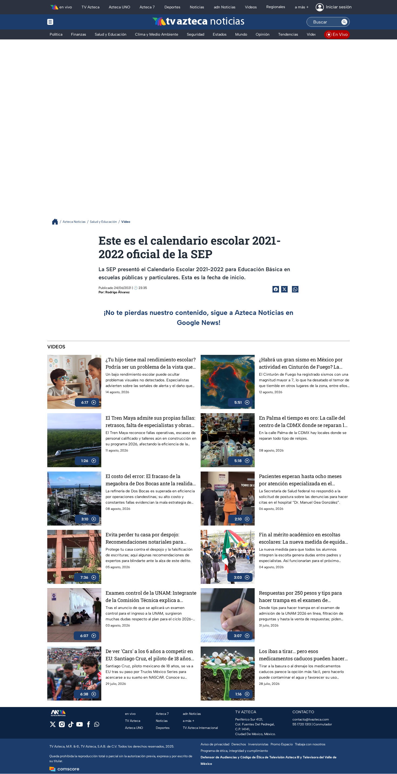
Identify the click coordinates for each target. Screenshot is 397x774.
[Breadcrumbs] (57, 221)
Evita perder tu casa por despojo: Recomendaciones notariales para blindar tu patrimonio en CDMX (144, 538)
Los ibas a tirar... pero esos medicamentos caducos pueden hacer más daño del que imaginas (302, 655)
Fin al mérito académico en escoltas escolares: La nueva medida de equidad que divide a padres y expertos (303, 538)
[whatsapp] (96, 725)
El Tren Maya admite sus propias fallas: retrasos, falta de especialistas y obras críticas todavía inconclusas (150, 422)
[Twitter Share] (284, 289)
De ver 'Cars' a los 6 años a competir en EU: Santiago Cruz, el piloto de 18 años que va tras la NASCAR (149, 655)
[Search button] (344, 22)
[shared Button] (295, 289)
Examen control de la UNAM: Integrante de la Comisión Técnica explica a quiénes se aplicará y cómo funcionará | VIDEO (151, 597)
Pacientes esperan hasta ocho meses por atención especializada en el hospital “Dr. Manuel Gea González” (300, 480)
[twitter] (52, 726)
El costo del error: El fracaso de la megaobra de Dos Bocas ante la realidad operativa (151, 480)
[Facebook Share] (275, 289)
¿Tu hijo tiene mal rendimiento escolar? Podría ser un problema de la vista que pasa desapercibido (151, 363)
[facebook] (88, 726)
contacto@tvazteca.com (310, 719)
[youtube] (79, 726)
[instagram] (61, 726)
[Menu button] (68, 21)
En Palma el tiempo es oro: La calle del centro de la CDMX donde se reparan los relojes (304, 422)
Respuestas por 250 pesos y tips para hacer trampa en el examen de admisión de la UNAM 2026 (300, 597)
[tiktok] (70, 726)
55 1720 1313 (301, 724)
